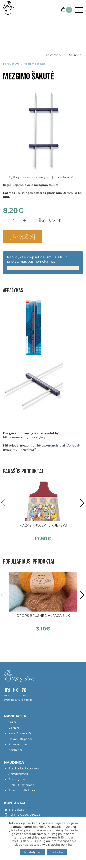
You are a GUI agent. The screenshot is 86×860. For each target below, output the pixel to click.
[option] (43, 511)
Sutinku (57, 852)
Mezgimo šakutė (34, 63)
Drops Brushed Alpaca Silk (43, 616)
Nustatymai (32, 852)
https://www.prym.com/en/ (24, 437)
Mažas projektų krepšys (43, 525)
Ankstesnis (53, 55)
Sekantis (75, 55)
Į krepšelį (22, 236)
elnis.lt (28, 699)
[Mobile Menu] (77, 10)
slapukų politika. (60, 844)
